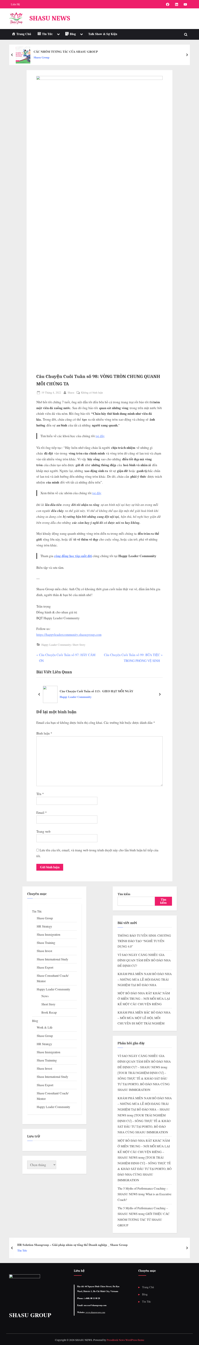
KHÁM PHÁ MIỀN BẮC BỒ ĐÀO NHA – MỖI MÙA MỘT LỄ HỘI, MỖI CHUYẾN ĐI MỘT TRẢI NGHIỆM (144, 1018)
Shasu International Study (52, 959)
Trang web (43, 831)
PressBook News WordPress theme (125, 1340)
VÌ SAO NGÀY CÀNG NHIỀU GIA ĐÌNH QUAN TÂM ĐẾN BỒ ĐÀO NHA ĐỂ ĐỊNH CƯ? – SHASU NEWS (144, 1061)
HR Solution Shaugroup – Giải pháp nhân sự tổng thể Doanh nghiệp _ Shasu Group (72, 1245)
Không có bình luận (92, 392)
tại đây (100, 436)
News (45, 996)
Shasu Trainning (47, 1060)
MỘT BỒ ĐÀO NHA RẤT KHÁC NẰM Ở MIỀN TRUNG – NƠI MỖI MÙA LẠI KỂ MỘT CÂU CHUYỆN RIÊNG (144, 998)
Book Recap (49, 1012)
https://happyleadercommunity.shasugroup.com (68, 634)
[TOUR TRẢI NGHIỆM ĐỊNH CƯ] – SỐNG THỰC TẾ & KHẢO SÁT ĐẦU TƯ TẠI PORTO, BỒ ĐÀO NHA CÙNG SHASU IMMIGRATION (145, 1168)
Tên (40, 794)
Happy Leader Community (56, 645)
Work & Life (44, 1027)
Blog (35, 1021)
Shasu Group (41, 57)
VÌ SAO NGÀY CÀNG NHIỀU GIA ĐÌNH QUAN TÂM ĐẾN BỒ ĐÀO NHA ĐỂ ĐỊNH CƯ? (144, 960)
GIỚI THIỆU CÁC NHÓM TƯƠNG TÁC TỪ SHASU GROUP (144, 1219)
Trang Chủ (148, 1287)
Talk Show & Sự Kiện (102, 34)
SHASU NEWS (50, 18)
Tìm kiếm (124, 894)
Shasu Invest (44, 951)
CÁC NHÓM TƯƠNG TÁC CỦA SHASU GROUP (66, 51)
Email (41, 812)
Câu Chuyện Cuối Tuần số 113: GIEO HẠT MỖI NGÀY (96, 691)
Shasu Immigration (48, 934)
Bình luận (44, 733)
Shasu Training (46, 943)
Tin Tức (37, 911)
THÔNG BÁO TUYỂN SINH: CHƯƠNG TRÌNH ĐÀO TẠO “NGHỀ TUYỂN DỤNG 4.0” (144, 941)
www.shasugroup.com (95, 1312)
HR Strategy (44, 926)
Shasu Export (45, 967)
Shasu (71, 392)
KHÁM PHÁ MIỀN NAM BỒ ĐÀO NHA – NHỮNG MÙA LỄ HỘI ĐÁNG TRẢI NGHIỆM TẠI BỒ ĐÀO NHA (145, 979)
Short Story (78, 645)
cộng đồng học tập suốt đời (73, 555)
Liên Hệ (15, 4)
